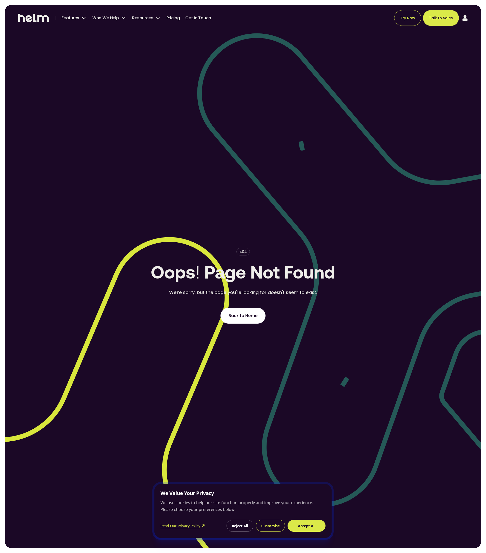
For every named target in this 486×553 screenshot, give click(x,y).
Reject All (240, 525)
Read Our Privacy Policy (180, 525)
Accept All (306, 525)
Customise (270, 525)
